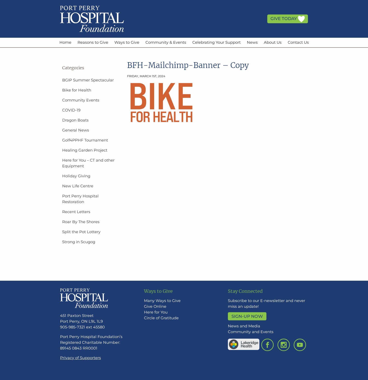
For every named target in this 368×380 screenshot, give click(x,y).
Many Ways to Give (162, 300)
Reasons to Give (93, 42)
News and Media (244, 326)
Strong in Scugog (78, 242)
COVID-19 (71, 110)
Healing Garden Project (84, 150)
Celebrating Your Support (216, 42)
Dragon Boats (75, 120)
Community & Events (165, 42)
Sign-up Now (247, 316)
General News (75, 130)
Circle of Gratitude (161, 318)
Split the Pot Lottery (81, 232)
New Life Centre (77, 186)
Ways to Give (126, 42)
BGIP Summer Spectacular (88, 80)
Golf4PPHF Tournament (85, 140)
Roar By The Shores (80, 222)
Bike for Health (76, 90)
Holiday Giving (76, 176)
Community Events (80, 100)
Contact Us (298, 42)
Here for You (156, 312)
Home (65, 42)
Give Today (284, 18)
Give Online (155, 306)
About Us (273, 42)
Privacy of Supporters (80, 357)
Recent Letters (76, 212)
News (252, 42)
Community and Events (250, 331)
